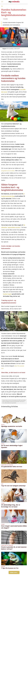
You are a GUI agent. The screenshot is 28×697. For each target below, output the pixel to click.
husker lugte (7, 294)
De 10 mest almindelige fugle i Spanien (12, 446)
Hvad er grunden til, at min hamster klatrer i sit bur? (14, 548)
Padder (3, 566)
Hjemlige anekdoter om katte (11, 426)
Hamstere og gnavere (7, 465)
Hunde (3, 503)
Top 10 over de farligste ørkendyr (13, 486)
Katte (2, 424)
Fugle (2, 443)
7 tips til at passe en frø (9, 568)
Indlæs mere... (14, 572)
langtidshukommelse (7, 170)
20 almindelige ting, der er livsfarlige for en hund (10, 506)
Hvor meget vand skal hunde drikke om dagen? (14, 527)
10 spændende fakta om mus (11, 466)
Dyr (2, 6)
